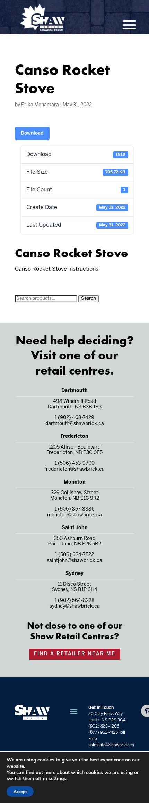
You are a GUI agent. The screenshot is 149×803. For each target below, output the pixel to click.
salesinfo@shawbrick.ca (111, 745)
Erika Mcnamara (40, 105)
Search (88, 298)
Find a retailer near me (74, 654)
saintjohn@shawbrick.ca (74, 561)
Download (32, 133)
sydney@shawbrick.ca (75, 606)
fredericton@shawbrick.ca (74, 469)
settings (57, 779)
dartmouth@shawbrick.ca (74, 424)
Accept (20, 791)
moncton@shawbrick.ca (74, 515)
